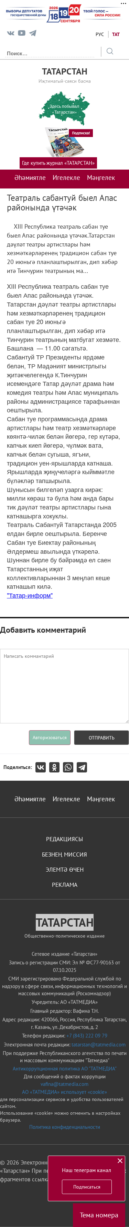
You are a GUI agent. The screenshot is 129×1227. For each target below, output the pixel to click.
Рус (100, 34)
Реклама (64, 884)
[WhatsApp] (70, 767)
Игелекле (66, 177)
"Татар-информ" (30, 594)
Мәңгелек (101, 177)
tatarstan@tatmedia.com (99, 1044)
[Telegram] (32, 34)
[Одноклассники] (56, 767)
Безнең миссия (64, 854)
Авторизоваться (50, 737)
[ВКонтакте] (42, 767)
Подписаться (86, 1187)
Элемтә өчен (65, 869)
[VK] (10, 34)
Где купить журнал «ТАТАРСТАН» (58, 163)
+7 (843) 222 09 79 (86, 1035)
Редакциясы (64, 839)
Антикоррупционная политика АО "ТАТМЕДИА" (65, 1068)
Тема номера (99, 1215)
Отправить (102, 738)
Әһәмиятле (30, 177)
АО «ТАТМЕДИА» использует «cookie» (64, 1092)
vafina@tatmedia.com (64, 1084)
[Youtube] (21, 34)
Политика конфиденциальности (64, 1127)
